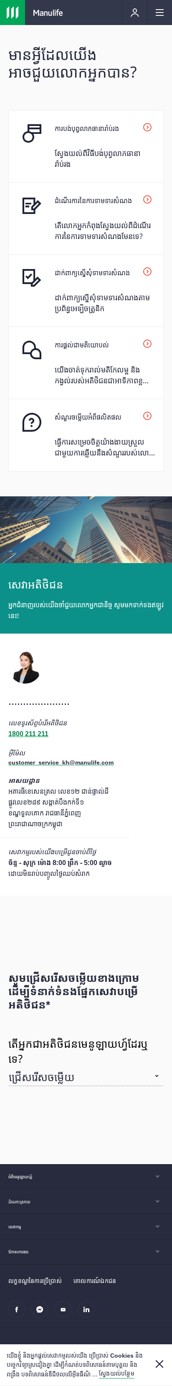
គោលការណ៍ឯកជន (94, 1281)
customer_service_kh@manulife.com (61, 762)
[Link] (12, 12)
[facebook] (19, 1313)
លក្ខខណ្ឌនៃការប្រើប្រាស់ (35, 1281)
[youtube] (65, 1313)
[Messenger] (42, 1313)
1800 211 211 (28, 733)
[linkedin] (88, 1313)
